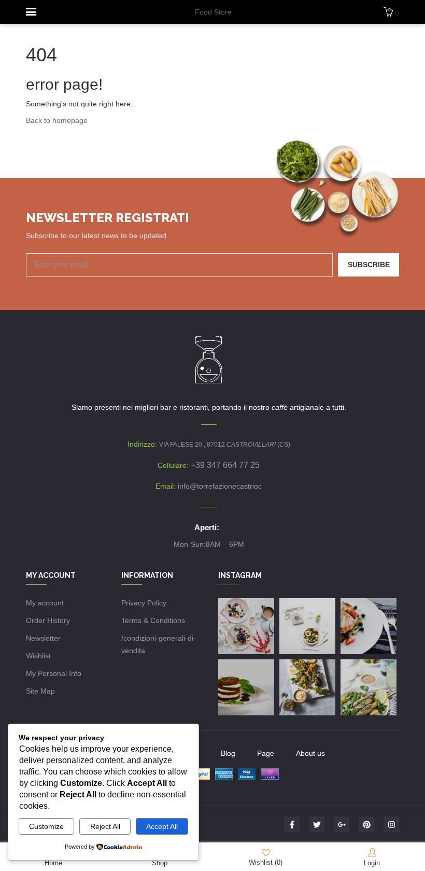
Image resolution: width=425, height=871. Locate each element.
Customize (46, 826)
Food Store (213, 12)
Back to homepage (57, 120)
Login (372, 863)
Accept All (162, 826)
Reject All (105, 826)
